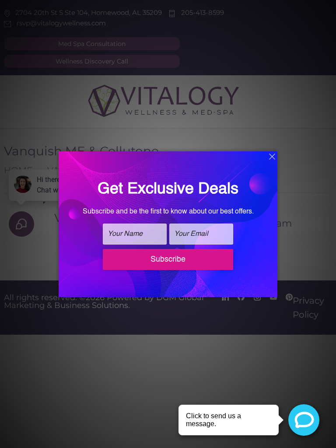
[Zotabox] (271, 289)
